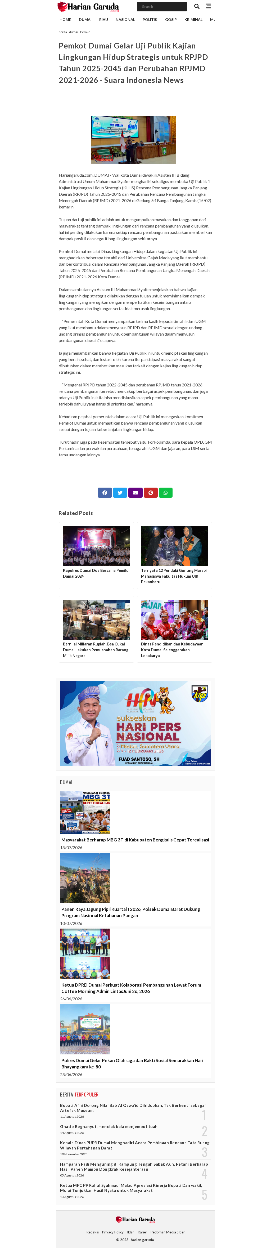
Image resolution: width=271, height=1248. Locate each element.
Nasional (125, 19)
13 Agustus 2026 (72, 1197)
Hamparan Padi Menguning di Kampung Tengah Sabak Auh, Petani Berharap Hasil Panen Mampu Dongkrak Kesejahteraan (134, 1166)
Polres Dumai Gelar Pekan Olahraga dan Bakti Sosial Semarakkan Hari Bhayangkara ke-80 (132, 1063)
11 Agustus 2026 (72, 1116)
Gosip (171, 19)
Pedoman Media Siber (168, 1232)
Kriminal (193, 19)
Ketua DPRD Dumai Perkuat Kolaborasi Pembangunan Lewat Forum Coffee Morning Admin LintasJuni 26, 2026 (131, 988)
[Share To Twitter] (120, 493)
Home (65, 19)
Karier (142, 1232)
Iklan (130, 1232)
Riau (103, 19)
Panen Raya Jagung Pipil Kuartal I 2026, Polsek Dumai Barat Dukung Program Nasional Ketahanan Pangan (130, 912)
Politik (150, 19)
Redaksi (93, 1232)
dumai (73, 32)
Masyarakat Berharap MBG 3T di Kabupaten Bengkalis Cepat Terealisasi (135, 840)
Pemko (85, 32)
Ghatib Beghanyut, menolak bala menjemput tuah (109, 1126)
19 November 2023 (74, 1154)
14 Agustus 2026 (72, 1133)
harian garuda (142, 1240)
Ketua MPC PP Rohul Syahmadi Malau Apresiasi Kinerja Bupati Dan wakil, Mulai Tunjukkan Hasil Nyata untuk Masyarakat (131, 1188)
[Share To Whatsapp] (166, 493)
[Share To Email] (135, 493)
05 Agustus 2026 (72, 1175)
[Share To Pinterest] (151, 493)
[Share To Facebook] (105, 493)
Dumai (85, 19)
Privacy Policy (113, 1232)
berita (63, 32)
